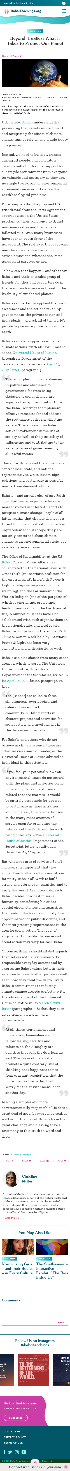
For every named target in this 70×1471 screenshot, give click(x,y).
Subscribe (15, 1418)
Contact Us (12, 1432)
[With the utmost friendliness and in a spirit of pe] (35, 1370)
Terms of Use (13, 1443)
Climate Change (21, 1154)
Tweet (15, 56)
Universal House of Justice (34, 352)
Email (42, 1161)
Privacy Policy (15, 1437)
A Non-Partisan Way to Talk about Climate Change (34, 99)
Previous (3, 1370)
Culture (35, 31)
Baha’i (7, 562)
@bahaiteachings (35, 1345)
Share (5, 56)
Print (60, 1161)
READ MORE (11, 1218)
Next (67, 1370)
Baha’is (27, 122)
